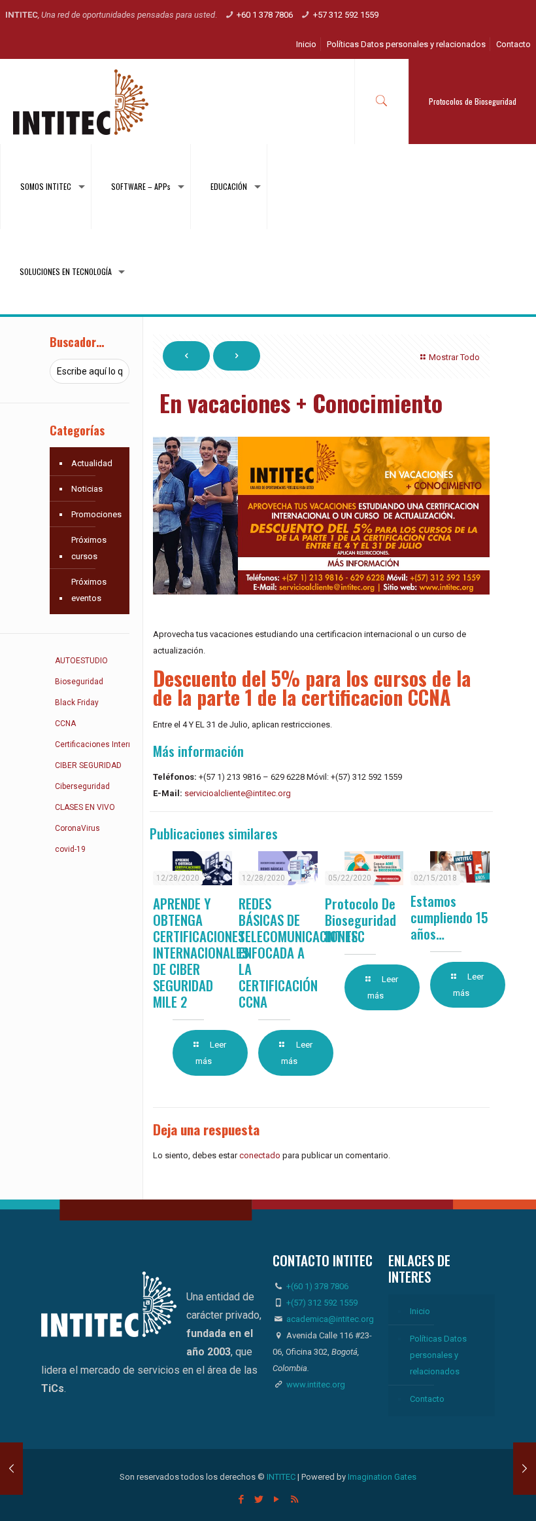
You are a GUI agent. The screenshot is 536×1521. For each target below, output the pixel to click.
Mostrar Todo (454, 357)
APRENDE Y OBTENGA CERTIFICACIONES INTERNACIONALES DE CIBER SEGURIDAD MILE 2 (200, 952)
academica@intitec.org (330, 1319)
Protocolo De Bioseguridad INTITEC (360, 919)
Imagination (370, 1477)
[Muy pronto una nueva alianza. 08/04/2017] (524, 1468)
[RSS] (294, 1499)
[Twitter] (259, 1499)
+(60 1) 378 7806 (316, 1286)
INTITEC (281, 1477)
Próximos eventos (89, 590)
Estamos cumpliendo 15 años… (449, 917)
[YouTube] (277, 1499)
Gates (405, 1477)
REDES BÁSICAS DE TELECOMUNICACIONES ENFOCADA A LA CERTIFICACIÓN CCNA (298, 952)
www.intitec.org (314, 1384)
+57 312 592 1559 (345, 15)
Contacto (513, 44)
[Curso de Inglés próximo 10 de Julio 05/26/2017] (11, 1468)
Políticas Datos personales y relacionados (406, 44)
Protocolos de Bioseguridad (472, 101)
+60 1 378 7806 (265, 15)
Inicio (306, 44)
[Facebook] (241, 1499)
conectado (259, 1155)
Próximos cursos (89, 548)
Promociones (96, 514)
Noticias (87, 489)
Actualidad (91, 463)
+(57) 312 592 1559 (322, 1303)
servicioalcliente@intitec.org (237, 793)
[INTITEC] (80, 101)
